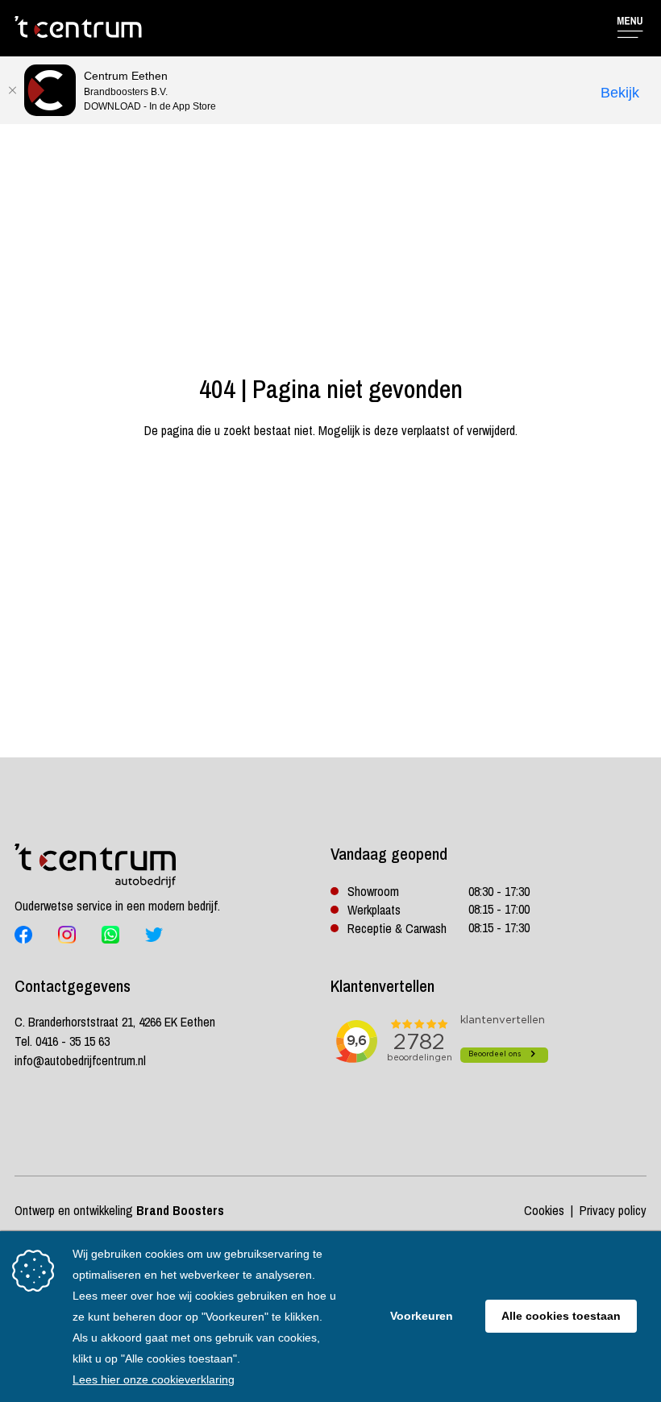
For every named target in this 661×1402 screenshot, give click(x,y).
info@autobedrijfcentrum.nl (80, 1060)
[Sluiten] (12, 90)
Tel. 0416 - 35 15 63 (62, 1041)
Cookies (544, 1210)
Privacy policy (613, 1210)
